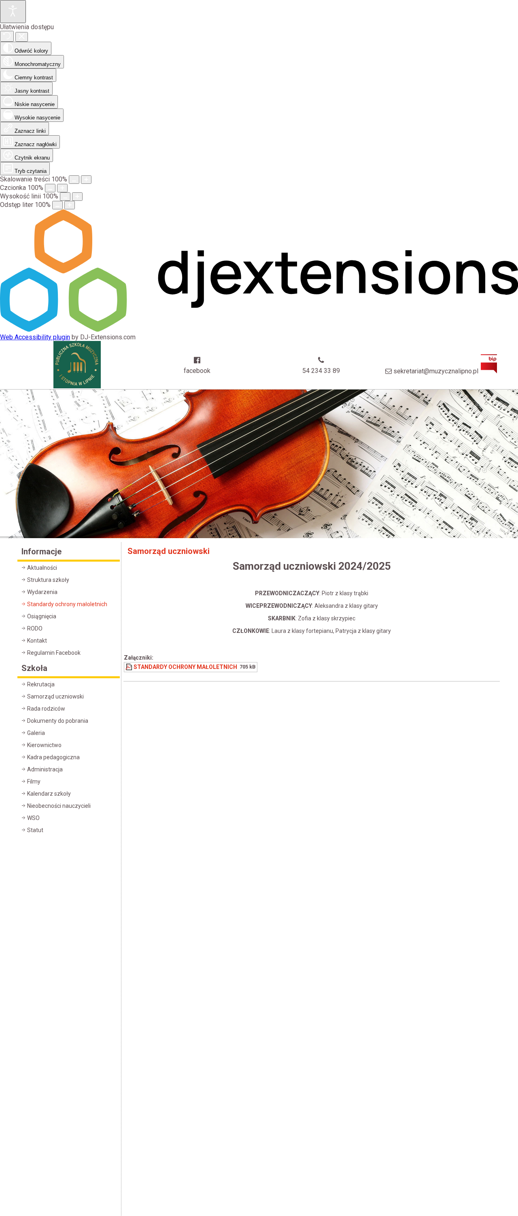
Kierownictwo (44, 745)
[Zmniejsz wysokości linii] (65, 196)
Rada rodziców (46, 708)
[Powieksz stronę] (86, 179)
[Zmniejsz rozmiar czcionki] (50, 188)
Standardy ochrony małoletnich (67, 604)
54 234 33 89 (321, 371)
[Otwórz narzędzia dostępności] (13, 11)
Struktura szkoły (48, 580)
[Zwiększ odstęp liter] (69, 205)
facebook (197, 371)
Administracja (45, 769)
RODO (34, 628)
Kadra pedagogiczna (53, 757)
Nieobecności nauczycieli (59, 806)
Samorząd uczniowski (55, 696)
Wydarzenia (42, 592)
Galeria (36, 733)
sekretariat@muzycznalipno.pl (435, 371)
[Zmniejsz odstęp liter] (57, 205)
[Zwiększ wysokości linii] (77, 196)
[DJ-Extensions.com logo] (259, 329)
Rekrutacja (41, 684)
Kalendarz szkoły (49, 793)
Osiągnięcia (41, 616)
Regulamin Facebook (54, 653)
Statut (35, 830)
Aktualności (42, 567)
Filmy (33, 781)
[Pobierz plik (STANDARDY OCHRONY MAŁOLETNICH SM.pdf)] (129, 667)
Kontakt (37, 640)
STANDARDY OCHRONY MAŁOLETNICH (185, 667)
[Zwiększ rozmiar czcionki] (62, 188)
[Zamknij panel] (21, 37)
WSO (33, 818)
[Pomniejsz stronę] (74, 179)
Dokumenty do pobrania (57, 721)
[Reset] (7, 36)
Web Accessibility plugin (35, 337)
